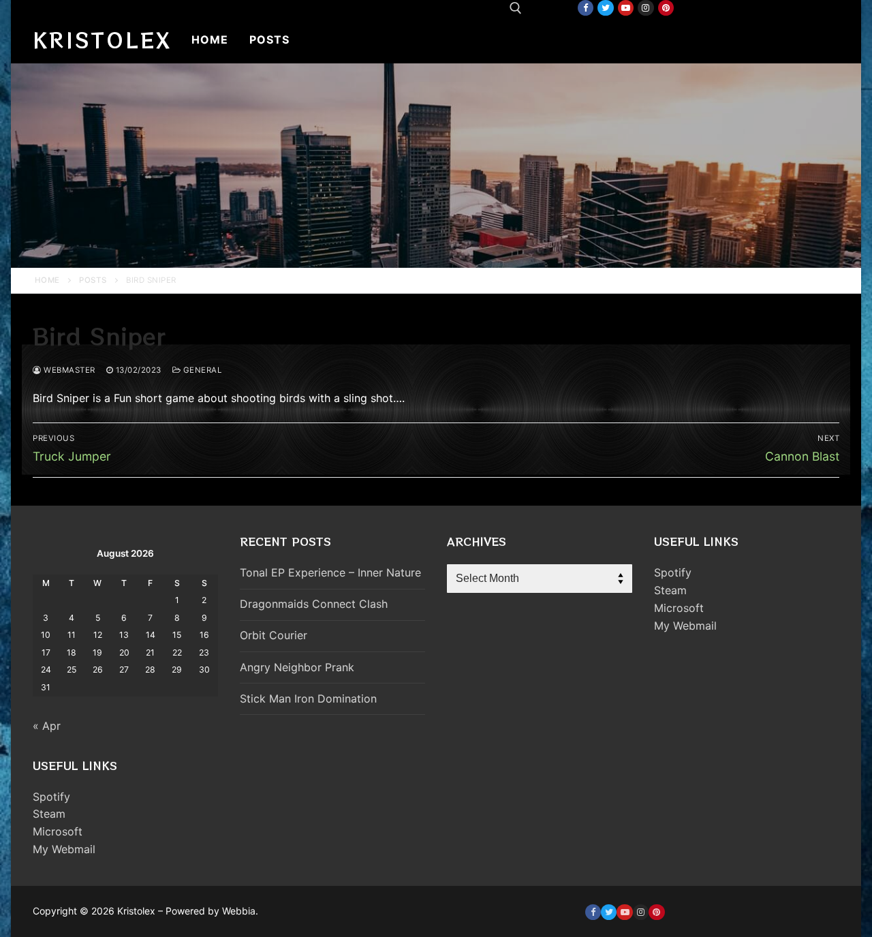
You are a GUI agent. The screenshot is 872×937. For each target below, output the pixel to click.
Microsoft (57, 831)
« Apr (47, 726)
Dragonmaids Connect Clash (314, 604)
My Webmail (64, 849)
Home (47, 280)
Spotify (51, 796)
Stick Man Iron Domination (308, 698)
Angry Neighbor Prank (297, 667)
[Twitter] (605, 8)
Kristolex (102, 39)
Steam (49, 813)
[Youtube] (626, 8)
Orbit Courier (273, 635)
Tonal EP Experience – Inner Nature (330, 572)
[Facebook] (585, 8)
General (201, 370)
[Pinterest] (666, 8)
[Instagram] (645, 8)
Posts (93, 280)
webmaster (68, 370)
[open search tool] (516, 8)
